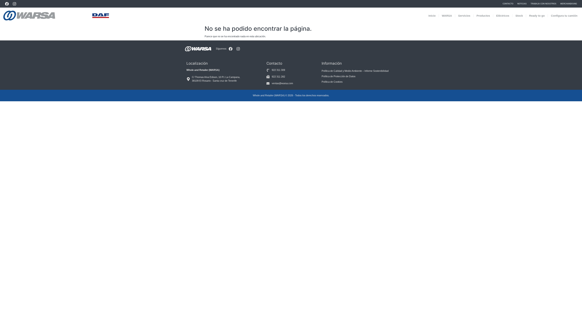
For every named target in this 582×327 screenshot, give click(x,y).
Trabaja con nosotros (543, 4)
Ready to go (537, 15)
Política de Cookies (332, 82)
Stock (519, 15)
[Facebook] (7, 4)
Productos (483, 15)
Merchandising (568, 4)
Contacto (508, 4)
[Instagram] (14, 4)
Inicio (432, 15)
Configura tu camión (564, 15)
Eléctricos (502, 15)
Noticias (522, 4)
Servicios (464, 15)
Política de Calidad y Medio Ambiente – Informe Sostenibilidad (355, 71)
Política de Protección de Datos (338, 76)
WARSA (447, 15)
